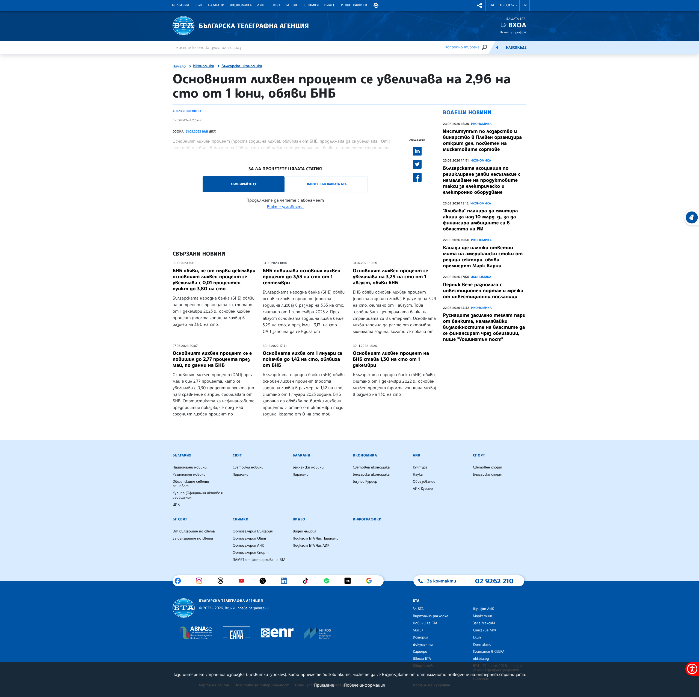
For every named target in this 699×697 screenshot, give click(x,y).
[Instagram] (201, 581)
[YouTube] (243, 581)
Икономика (241, 5)
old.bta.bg (481, 659)
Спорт (274, 5)
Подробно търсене (462, 47)
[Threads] (222, 581)
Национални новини (190, 467)
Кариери (420, 651)
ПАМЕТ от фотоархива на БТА (259, 560)
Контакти (482, 644)
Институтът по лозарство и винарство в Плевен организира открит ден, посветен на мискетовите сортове (482, 140)
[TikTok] (307, 581)
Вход (517, 25)
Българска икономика (241, 66)
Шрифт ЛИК (483, 609)
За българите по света (193, 538)
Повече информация (364, 685)
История (420, 637)
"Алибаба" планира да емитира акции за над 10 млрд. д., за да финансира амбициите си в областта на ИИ (480, 220)
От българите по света (194, 531)
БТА (491, 5)
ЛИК (260, 5)
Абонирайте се (243, 184)
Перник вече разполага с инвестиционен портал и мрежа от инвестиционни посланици (483, 291)
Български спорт (487, 474)
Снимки (311, 5)
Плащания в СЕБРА (488, 651)
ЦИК (176, 504)
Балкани (216, 5)
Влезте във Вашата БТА (326, 184)
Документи (423, 644)
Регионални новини (189, 474)
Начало (179, 66)
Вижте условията (285, 206)
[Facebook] (180, 581)
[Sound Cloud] (349, 581)
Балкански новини (308, 467)
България (180, 5)
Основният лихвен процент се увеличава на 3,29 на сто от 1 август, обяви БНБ (390, 277)
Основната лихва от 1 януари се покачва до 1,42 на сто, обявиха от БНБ (302, 359)
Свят (198, 5)
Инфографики (354, 5)
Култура (420, 467)
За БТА (418, 609)
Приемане (324, 685)
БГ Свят (292, 5)
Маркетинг (482, 616)
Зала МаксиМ (484, 623)
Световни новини (248, 467)
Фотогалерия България (253, 531)
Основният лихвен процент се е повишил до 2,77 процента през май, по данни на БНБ (212, 359)
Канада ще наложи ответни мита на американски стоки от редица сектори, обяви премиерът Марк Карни (483, 257)
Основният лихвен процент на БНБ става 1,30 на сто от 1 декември (391, 359)
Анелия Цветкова (187, 111)
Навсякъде (516, 47)
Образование (424, 481)
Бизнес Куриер (365, 481)
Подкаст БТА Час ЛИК (311, 545)
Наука (418, 474)
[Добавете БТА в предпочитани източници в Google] (371, 581)
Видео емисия (304, 531)
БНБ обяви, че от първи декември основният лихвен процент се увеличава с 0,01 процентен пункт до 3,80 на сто (214, 280)
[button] (376, 5)
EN (524, 5)
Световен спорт (487, 467)
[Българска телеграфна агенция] (184, 608)
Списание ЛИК (484, 630)
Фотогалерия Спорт (250, 552)
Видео (330, 5)
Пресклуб (508, 5)
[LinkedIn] (286, 581)
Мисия (418, 630)
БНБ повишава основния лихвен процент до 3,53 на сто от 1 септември (301, 277)
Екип (477, 637)
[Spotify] (328, 581)
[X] (264, 581)
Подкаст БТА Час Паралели (315, 538)
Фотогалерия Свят (249, 538)
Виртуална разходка (430, 616)
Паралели (240, 474)
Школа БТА (422, 659)
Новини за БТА (425, 623)
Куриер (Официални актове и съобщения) (198, 495)
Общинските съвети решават (191, 483)
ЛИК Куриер (423, 489)
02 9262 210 (494, 581)
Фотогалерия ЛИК (248, 545)
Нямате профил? (513, 32)
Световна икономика (371, 467)
